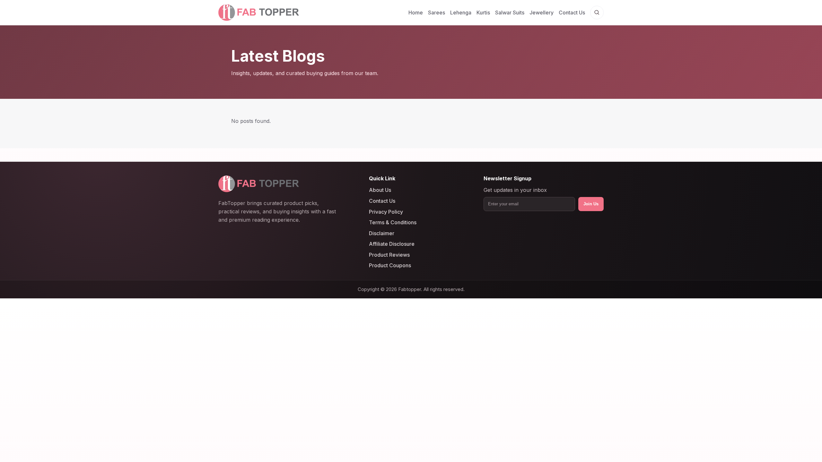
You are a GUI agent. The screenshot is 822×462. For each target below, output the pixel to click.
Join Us (591, 203)
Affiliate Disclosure (392, 244)
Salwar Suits (509, 12)
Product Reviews (389, 255)
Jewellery (541, 12)
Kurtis (483, 12)
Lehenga (460, 12)
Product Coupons (390, 265)
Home (415, 12)
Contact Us (572, 12)
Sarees (436, 12)
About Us (380, 190)
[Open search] (597, 12)
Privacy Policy (386, 212)
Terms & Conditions (392, 222)
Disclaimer (381, 233)
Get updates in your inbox (515, 190)
